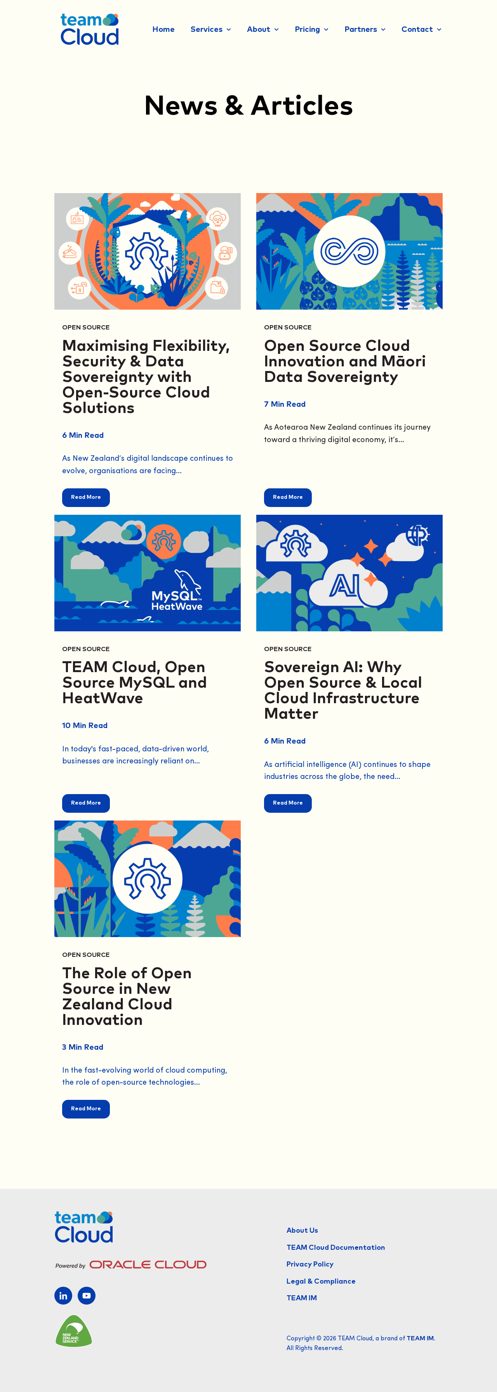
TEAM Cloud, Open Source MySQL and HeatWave (134, 683)
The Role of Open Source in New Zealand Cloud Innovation (127, 997)
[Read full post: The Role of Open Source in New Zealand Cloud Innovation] (147, 879)
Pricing (307, 29)
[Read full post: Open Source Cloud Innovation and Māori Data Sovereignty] (349, 251)
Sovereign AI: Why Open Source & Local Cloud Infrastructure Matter (343, 691)
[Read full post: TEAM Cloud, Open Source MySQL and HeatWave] (147, 573)
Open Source (86, 327)
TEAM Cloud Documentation (336, 1247)
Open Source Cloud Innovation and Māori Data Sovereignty (345, 361)
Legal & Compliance (321, 1281)
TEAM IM (302, 1298)
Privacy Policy (310, 1264)
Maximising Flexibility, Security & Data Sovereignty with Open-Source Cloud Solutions (146, 377)
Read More (86, 497)
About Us (302, 1230)
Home (163, 29)
